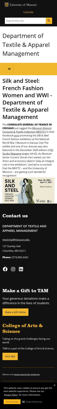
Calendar (28, 12)
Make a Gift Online (15, 312)
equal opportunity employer (27, 374)
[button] (32, 401)
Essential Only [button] (12, 402)
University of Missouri (23, 5)
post (16, 135)
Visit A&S (10, 356)
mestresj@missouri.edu (16, 239)
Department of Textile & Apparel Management (26, 44)
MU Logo (7, 4)
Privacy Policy (11, 394)
